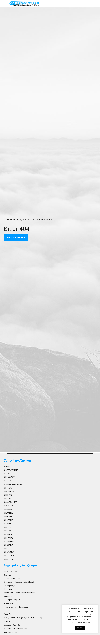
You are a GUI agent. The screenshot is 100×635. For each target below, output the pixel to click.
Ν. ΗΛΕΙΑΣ (7, 499)
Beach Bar (8, 575)
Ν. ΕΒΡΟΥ (7, 527)
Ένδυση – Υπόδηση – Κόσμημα (15, 628)
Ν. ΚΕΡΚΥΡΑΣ (9, 559)
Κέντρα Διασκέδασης (12, 578)
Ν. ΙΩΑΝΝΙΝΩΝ (9, 513)
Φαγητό (7, 621)
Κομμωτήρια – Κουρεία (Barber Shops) (19, 582)
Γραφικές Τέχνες (10, 632)
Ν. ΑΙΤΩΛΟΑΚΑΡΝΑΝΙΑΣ (13, 484)
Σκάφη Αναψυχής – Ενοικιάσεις (16, 607)
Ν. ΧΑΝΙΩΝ (7, 524)
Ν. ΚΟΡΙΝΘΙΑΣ (9, 520)
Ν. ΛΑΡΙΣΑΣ (8, 481)
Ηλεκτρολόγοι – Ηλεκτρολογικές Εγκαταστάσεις (23, 618)
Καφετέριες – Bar (10, 571)
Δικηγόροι (8, 596)
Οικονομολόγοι (10, 586)
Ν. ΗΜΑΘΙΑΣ (8, 538)
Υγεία (6, 611)
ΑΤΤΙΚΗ (7, 466)
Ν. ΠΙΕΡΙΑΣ (8, 549)
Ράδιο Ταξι (8, 614)
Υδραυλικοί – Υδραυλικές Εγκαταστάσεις (20, 593)
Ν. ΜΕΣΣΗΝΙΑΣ (9, 509)
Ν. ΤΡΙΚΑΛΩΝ (9, 541)
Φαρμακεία (8, 589)
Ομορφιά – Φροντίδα (12, 625)
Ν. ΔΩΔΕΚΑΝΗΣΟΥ (10, 502)
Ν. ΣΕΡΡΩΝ (8, 495)
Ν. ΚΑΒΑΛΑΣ (8, 534)
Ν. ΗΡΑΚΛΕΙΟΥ (9, 477)
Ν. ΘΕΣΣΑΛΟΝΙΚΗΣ (11, 470)
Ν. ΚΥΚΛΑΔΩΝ (9, 556)
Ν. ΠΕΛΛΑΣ (8, 531)
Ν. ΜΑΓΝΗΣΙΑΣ (9, 491)
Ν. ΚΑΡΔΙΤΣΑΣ (9, 552)
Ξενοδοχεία (8, 603)
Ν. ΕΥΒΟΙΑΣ (8, 488)
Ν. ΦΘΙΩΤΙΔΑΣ (9, 506)
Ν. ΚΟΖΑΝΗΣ (8, 517)
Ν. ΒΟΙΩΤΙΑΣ (8, 545)
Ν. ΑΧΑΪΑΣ (8, 474)
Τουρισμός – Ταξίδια (12, 600)
